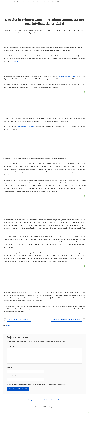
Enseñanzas (37, 2)
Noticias (46, 2)
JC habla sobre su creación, (25, 127)
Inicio (5, 2)
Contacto (61, 400)
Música (12, 2)
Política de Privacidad (50, 400)
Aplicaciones (56, 2)
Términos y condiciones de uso (34, 400)
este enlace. (16, 61)
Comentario (11, 346)
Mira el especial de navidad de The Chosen (66, 319)
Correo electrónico (13, 376)
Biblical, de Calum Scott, (67, 76)
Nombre (10, 367)
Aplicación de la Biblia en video (19, 319)
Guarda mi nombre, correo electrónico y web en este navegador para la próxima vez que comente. (37, 384)
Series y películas (23, 2)
